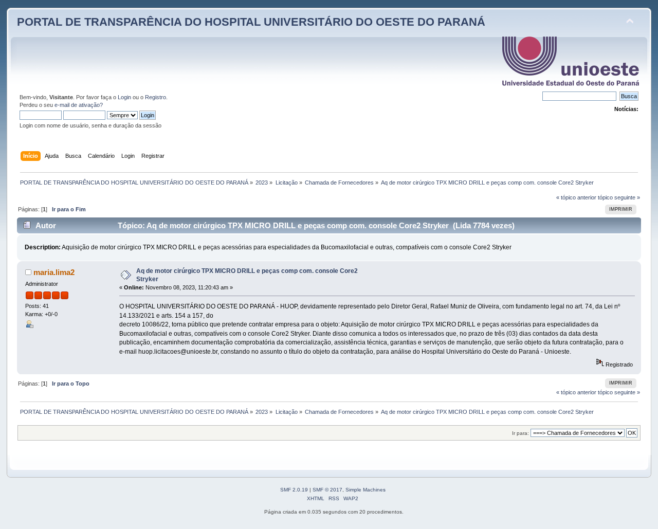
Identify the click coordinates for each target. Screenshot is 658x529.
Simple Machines (365, 489)
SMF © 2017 (327, 489)
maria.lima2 (54, 272)
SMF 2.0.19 (294, 489)
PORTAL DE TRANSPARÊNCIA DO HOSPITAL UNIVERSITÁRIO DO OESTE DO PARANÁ (251, 21)
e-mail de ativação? (78, 105)
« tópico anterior (576, 197)
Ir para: (520, 433)
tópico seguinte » (619, 197)
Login (124, 97)
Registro (155, 97)
